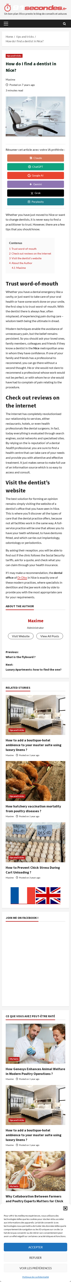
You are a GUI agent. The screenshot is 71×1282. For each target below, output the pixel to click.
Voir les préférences (36, 1268)
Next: (34, 667)
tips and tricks (14, 55)
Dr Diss (22, 577)
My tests (14, 1058)
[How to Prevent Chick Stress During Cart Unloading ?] (35, 842)
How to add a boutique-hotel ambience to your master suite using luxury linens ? (33, 745)
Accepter (35, 1247)
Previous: (21, 654)
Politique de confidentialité (35, 1277)
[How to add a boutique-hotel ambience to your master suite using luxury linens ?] (35, 715)
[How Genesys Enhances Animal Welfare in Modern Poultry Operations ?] (35, 1044)
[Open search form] (64, 23)
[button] (65, 1208)
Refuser (35, 1257)
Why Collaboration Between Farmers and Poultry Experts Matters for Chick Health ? (34, 1201)
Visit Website (21, 636)
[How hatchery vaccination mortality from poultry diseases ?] (35, 781)
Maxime (10, 79)
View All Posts (49, 636)
